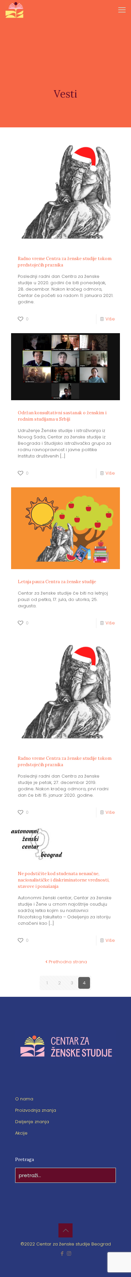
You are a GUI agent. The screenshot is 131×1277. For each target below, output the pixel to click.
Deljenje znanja (32, 1121)
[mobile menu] (122, 10)
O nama (24, 1099)
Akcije (21, 1133)
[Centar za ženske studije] (14, 10)
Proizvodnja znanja (35, 1110)
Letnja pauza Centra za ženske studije (57, 582)
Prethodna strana (68, 962)
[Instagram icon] (69, 1253)
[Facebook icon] (61, 1253)
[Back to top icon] (65, 1230)
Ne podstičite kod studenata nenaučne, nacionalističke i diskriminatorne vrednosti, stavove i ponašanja (64, 880)
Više (110, 319)
